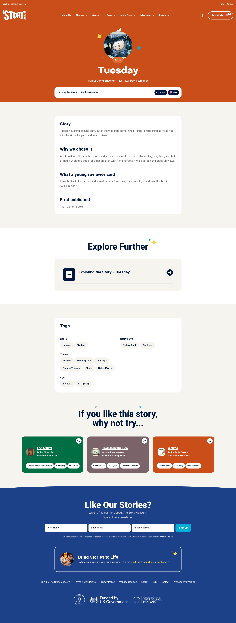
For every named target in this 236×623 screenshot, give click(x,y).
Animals (67, 360)
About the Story (68, 92)
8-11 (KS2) (83, 383)
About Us (66, 15)
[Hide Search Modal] (201, 15)
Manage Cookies (128, 581)
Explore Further (90, 92)
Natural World (105, 368)
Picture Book (129, 345)
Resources (165, 15)
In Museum (145, 15)
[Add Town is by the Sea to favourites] (144, 441)
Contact (229, 4)
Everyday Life (84, 360)
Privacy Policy (107, 581)
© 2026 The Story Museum (55, 581)
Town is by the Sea (115, 448)
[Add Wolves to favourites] (210, 441)
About (144, 581)
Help (222, 4)
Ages (109, 15)
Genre (95, 15)
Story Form (126, 15)
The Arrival (44, 448)
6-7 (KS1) (67, 383)
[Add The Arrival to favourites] (79, 441)
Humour (67, 345)
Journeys (102, 360)
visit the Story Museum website (149, 562)
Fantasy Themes (71, 368)
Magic (89, 368)
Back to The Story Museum (14, 4)
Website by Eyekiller (184, 581)
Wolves (173, 448)
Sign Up (183, 527)
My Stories (221, 15)
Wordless (147, 345)
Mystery (81, 345)
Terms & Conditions (85, 581)
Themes (80, 15)
